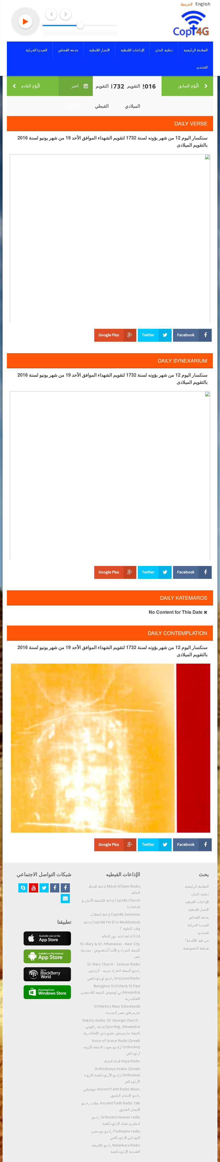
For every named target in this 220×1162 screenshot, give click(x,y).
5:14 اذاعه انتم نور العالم (120, 936)
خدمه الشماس (199, 917)
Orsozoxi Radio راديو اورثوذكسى (113, 978)
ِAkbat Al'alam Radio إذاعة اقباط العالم (114, 889)
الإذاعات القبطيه (197, 902)
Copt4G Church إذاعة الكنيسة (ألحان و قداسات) (111, 903)
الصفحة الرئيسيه (197, 886)
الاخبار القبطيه (198, 909)
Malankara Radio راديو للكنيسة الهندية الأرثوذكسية (116, 1148)
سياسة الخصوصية (196, 948)
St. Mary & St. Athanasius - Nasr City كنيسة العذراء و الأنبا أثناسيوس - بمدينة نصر (110, 950)
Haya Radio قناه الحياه (122, 1061)
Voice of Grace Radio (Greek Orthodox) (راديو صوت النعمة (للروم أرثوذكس (111, 1047)
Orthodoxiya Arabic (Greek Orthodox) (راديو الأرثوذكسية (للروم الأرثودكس (112, 1075)
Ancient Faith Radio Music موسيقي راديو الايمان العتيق (111, 1092)
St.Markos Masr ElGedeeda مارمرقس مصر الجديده (117, 1009)
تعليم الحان (200, 894)
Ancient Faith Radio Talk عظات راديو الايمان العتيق (110, 1106)
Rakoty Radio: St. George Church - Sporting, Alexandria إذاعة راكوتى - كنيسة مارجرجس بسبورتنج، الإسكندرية (111, 1027)
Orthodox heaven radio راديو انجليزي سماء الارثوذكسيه (116, 1120)
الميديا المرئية (198, 925)
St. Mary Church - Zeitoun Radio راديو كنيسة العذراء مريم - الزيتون (113, 967)
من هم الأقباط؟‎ (197, 940)
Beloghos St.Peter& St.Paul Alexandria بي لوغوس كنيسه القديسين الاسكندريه (110, 992)
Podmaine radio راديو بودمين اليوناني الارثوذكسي (115, 1134)
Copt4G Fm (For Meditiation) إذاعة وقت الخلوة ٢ (112, 925)
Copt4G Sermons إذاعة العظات (115, 914)
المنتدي (203, 932)
